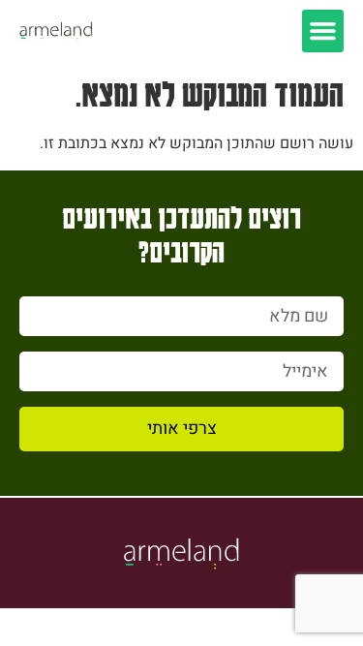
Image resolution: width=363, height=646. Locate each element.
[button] (323, 31)
